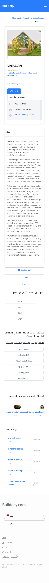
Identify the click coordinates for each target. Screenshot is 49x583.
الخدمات (27, 18)
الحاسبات (6, 547)
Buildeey (8, 6)
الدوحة (20, 301)
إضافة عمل (7, 542)
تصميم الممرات (12, 75)
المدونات (6, 552)
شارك (26, 277)
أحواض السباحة (23, 355)
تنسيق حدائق (16, 18)
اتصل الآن (14, 91)
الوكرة (20, 313)
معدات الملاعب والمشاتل (17, 73)
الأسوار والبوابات (23, 372)
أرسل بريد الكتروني (17, 97)
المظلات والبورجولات (24, 366)
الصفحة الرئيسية (38, 18)
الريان (20, 318)
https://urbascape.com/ (24, 114)
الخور (19, 307)
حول (4, 538)
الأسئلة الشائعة (10, 557)
